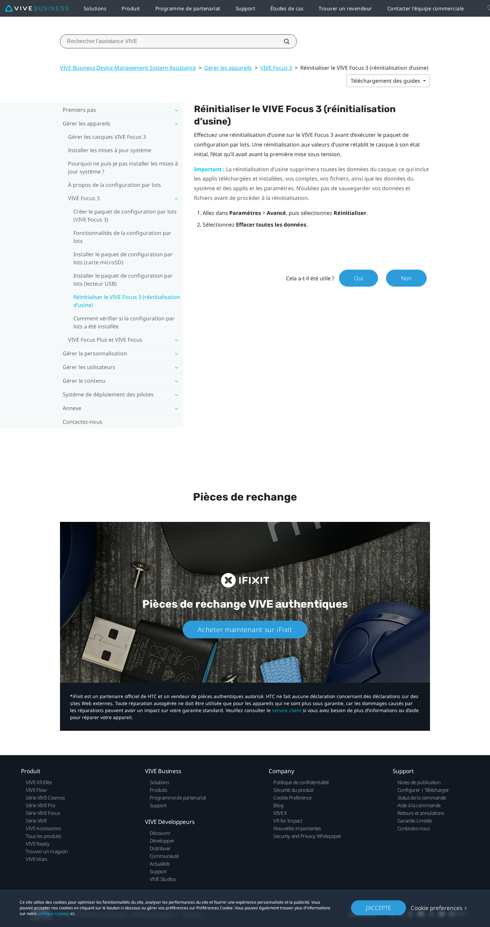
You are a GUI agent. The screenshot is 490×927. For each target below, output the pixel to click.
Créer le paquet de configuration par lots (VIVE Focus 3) (125, 215)
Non (406, 278)
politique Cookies (53, 913)
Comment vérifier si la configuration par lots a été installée (124, 322)
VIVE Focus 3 (276, 67)
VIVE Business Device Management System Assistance (128, 67)
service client (286, 710)
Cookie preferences (436, 908)
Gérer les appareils (228, 67)
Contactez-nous (82, 421)
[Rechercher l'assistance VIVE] (283, 41)
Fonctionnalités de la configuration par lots (122, 237)
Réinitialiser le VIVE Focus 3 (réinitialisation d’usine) (126, 301)
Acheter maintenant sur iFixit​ (245, 629)
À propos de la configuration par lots (114, 185)
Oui (358, 278)
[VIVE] (36, 8)
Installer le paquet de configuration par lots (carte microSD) (123, 258)
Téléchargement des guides (386, 80)
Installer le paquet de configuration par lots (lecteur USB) (123, 279)
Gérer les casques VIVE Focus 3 (107, 136)
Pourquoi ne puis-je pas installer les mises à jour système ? (123, 167)
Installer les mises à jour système (109, 150)
